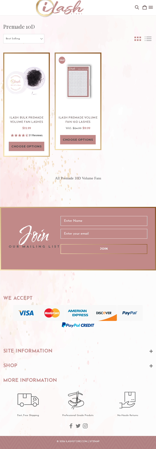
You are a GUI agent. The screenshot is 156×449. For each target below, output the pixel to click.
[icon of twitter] (78, 425)
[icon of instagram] (85, 425)
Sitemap (94, 441)
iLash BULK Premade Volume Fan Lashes (26, 120)
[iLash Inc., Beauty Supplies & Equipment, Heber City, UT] (78, 336)
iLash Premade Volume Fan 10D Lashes (78, 120)
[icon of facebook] (71, 425)
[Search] (137, 7)
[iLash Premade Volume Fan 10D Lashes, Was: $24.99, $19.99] (78, 82)
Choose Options (26, 146)
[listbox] (23, 38)
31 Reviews (36, 135)
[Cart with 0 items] (144, 7)
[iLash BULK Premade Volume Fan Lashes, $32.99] (26, 82)
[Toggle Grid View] (137, 38)
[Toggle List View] (148, 38)
